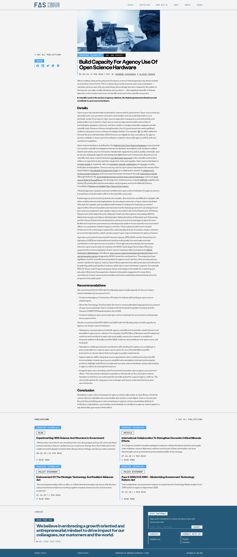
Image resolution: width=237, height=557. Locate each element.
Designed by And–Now (194, 553)
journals (122, 164)
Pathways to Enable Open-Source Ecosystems (108, 186)
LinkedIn (186, 542)
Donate (188, 5)
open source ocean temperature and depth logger (131, 253)
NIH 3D (144, 180)
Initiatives (144, 5)
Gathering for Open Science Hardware (130, 145)
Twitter (186, 539)
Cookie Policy (83, 553)
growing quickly (84, 164)
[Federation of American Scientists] (47, 4)
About (176, 5)
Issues (130, 5)
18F (139, 131)
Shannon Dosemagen (125, 74)
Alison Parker (147, 74)
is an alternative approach (121, 158)
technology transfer (148, 173)
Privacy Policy (40, 553)
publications (131, 164)
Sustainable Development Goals (104, 170)
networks (114, 164)
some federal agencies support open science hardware (120, 176)
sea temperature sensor (87, 256)
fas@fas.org (155, 539)
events (144, 164)
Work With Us (162, 5)
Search (199, 5)
